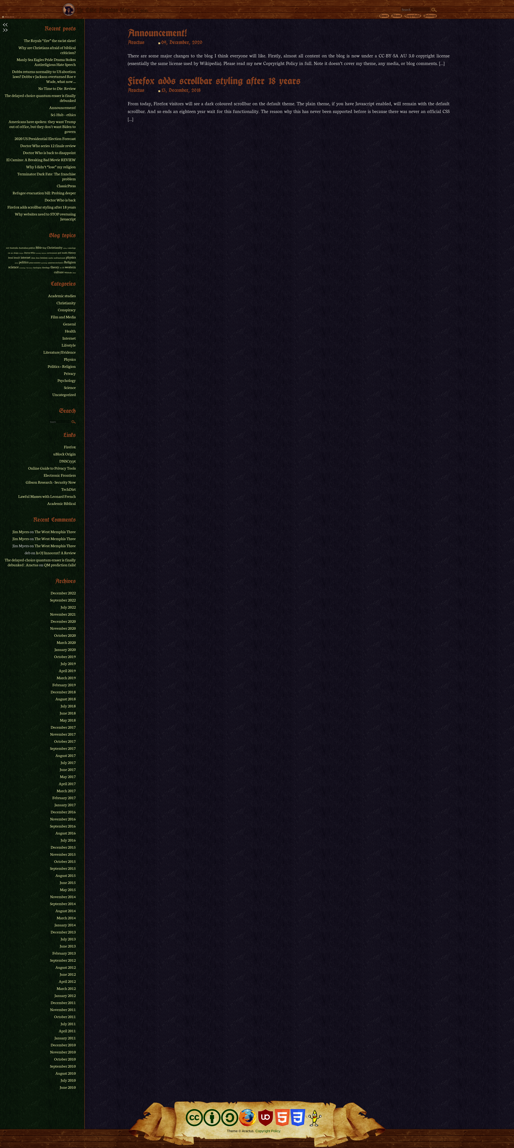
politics (24, 262)
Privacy (430, 16)
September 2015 (63, 868)
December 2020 (63, 621)
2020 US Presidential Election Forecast (45, 138)
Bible (39, 247)
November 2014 (63, 896)
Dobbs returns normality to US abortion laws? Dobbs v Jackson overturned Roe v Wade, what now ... (44, 76)
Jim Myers (20, 531)
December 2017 (63, 727)
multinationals (59, 258)
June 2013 (68, 946)
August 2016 (65, 833)
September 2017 (63, 748)
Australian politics (27, 247)
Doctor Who (29, 252)
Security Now (65, 482)
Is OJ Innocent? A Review (56, 552)
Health (70, 331)
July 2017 (68, 762)
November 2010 (63, 1052)
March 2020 (66, 642)
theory (54, 267)
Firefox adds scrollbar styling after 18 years (41, 207)
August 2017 (65, 755)
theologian (37, 267)
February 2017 (64, 797)
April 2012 (67, 981)
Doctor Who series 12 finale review (48, 145)
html (10, 257)
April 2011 (67, 1030)
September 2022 (63, 600)
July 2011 (68, 1023)
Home (384, 16)
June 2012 (68, 974)
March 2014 (66, 917)
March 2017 (66, 790)
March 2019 (66, 677)
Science (70, 387)
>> (5, 28)
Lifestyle (69, 345)
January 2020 (65, 649)
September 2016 (63, 826)
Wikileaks (68, 272)
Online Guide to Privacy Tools (52, 468)
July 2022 (68, 607)
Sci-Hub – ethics (63, 114)
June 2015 (68, 882)
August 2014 (65, 910)
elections (43, 253)
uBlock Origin (64, 453)
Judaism (44, 257)
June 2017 (68, 769)
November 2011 (63, 1009)
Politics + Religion (62, 366)
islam (33, 258)
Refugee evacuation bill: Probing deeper (44, 192)
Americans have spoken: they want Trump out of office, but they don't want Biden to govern (42, 126)
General (69, 323)
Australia (14, 247)
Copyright (412, 16)
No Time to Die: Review (57, 88)
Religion (70, 262)
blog (44, 247)
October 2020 (65, 635)
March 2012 (66, 988)
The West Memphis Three (55, 531)
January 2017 (65, 804)
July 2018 (68, 705)
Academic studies (62, 295)
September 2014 (63, 903)
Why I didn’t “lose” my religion (51, 166)
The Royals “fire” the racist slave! (50, 40)
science (13, 266)
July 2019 (68, 663)
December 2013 (63, 932)
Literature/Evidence (59, 352)
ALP (7, 248)
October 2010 (65, 1059)
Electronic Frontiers (60, 475)
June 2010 (68, 1087)
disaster (21, 253)
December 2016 (63, 811)
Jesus (38, 258)
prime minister (35, 262)
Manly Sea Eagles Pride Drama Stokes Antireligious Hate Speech (46, 62)
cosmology (71, 248)
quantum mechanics (55, 262)
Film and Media (63, 316)
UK (60, 268)
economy (38, 253)
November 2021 (63, 614)
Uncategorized (64, 394)
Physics (70, 359)
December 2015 (63, 847)
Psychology (66, 380)
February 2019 (64, 684)
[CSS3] (298, 1118)
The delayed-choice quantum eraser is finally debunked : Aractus (40, 562)
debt (12, 253)
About (396, 16)
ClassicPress (66, 185)
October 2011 (65, 1016)
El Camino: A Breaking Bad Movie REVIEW (41, 159)
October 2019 (65, 656)
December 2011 (63, 1002)
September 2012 (63, 960)
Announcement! (62, 107)
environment (52, 253)
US (63, 267)
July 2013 (68, 938)
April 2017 (67, 783)
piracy (16, 263)
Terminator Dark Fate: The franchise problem (46, 176)
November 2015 (63, 854)
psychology (44, 263)
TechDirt (68, 489)
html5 (17, 257)
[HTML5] (282, 1118)
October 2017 (65, 741)
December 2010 (63, 1044)
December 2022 (63, 592)
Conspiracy (67, 309)
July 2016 (68, 840)
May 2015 (68, 889)
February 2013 (64, 953)
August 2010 (65, 1073)
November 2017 (63, 734)
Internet (69, 338)
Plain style (9, 17)
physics (71, 257)
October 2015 (65, 861)
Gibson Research (39, 482)
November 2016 (63, 819)
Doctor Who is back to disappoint (49, 152)
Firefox (70, 446)
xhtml (74, 273)
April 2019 (67, 670)
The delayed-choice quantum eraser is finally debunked (40, 98)
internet (26, 257)
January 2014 (65, 924)
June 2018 (68, 713)
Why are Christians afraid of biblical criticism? (47, 50)
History (72, 252)
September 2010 (63, 1066)
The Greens (29, 268)
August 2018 (65, 698)
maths (50, 258)
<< (5, 23)
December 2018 (63, 691)
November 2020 (63, 628)
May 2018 (68, 720)
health (64, 252)
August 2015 (65, 875)
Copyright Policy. (268, 1131)
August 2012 (65, 967)
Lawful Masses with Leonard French (47, 496)
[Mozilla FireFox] (248, 1118)
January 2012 (65, 995)
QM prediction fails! (60, 564)
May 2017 (68, 776)
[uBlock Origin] (265, 1118)
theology (46, 267)
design (16, 253)
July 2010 (68, 1080)
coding (65, 248)
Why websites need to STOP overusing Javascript (45, 216)
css (9, 253)
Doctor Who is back (60, 200)
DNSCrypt (67, 461)
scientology (22, 268)
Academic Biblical (61, 503)
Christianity (54, 247)
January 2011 (65, 1037)
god (59, 252)
